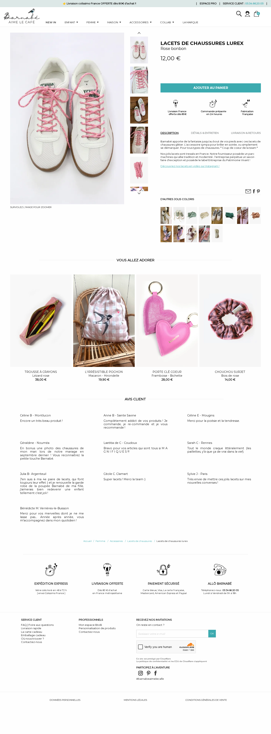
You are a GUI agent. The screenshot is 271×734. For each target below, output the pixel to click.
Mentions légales (135, 700)
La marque (190, 22)
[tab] (169, 133)
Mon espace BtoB (90, 624)
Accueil (87, 541)
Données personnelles (65, 700)
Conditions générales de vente (206, 700)
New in (51, 22)
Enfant (70, 22)
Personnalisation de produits (97, 628)
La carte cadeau (31, 631)
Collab (165, 22)
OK (212, 633)
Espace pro (208, 3)
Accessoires (139, 22)
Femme (91, 22)
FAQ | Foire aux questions (37, 624)
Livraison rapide (31, 628)
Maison (112, 22)
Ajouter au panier (210, 88)
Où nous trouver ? (32, 638)
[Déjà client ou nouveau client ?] (249, 14)
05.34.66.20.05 (254, 3)
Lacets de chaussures (139, 541)
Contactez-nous (31, 642)
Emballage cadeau (33, 635)
